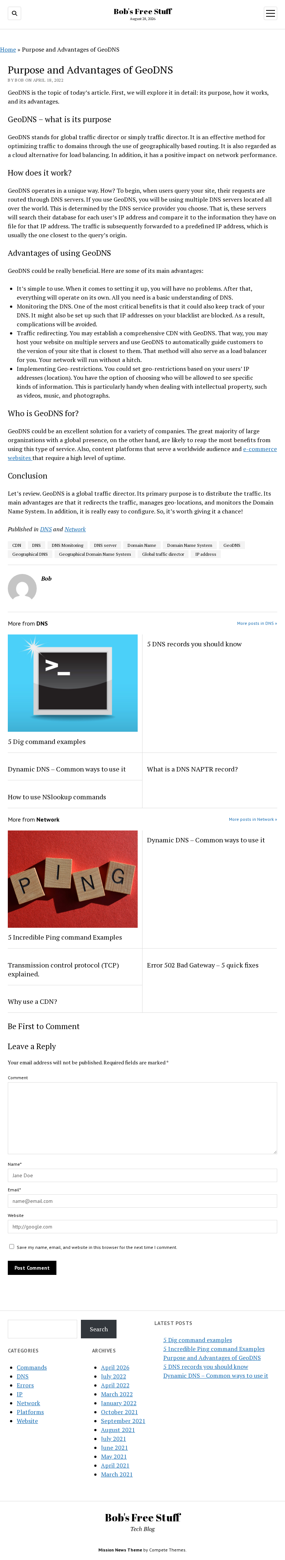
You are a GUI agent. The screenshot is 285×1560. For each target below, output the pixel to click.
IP (20, 1394)
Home (8, 49)
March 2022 (117, 1394)
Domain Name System (189, 545)
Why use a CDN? (32, 1001)
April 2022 (115, 1385)
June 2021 (114, 1447)
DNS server (105, 545)
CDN (16, 545)
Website (16, 1215)
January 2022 (119, 1403)
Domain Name (142, 545)
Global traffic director (163, 554)
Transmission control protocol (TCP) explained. (63, 969)
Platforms (30, 1412)
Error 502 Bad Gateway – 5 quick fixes (203, 964)
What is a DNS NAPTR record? (192, 768)
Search (99, 1329)
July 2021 (113, 1439)
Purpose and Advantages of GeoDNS (212, 1358)
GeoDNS (231, 545)
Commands (32, 1367)
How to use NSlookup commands (57, 796)
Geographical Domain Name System (95, 554)
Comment (18, 1077)
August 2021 (118, 1430)
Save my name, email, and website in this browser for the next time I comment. (97, 1247)
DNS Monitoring (67, 545)
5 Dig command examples (47, 741)
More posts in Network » (253, 819)
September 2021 (123, 1421)
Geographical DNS (30, 554)
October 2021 (119, 1412)
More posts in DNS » (257, 623)
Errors (25, 1385)
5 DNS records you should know (194, 643)
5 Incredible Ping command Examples (65, 937)
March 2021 (117, 1474)
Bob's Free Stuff (142, 11)
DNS (46, 529)
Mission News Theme (120, 1550)
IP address (205, 554)
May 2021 (114, 1456)
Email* (14, 1189)
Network (75, 529)
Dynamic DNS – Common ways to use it (67, 768)
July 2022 (113, 1376)
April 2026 (115, 1367)
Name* (15, 1164)
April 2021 (115, 1465)
